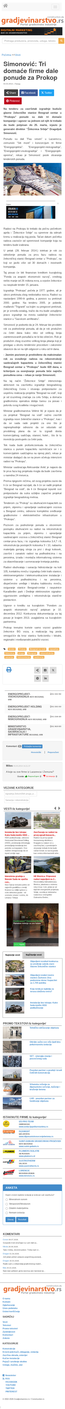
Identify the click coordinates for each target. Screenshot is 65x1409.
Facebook (30, 92)
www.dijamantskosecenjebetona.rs (36, 1136)
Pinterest (14, 100)
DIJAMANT (24, 1131)
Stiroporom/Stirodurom (19, 1204)
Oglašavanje (9, 1305)
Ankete (6, 1338)
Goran (6, 1239)
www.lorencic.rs (27, 1176)
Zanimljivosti (9, 1332)
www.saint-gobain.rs (29, 1146)
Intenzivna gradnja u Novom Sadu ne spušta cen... (16, 879)
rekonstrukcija (47, 653)
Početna (7, 54)
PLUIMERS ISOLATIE (29, 1151)
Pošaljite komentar (32, 746)
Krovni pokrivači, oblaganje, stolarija (20, 1352)
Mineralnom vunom (18, 1199)
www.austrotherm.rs (29, 1166)
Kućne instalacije (11, 1358)
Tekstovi (7, 1325)
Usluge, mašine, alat (13, 1365)
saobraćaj (39, 657)
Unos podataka (10, 1308)
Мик (5, 1268)
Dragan (6, 1254)
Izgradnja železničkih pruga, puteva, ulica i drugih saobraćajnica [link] (21, 794)
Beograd (32, 653)
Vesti (17, 54)
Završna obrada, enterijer (15, 1355)
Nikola (5, 1247)
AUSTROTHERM (27, 1161)
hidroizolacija (23, 657)
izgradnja (54, 649)
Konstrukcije (9, 1349)
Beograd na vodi (37, 649)
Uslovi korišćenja (11, 1311)
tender (12, 649)
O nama (6, 1298)
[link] (32, 21)
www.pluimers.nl (27, 1156)
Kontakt (6, 1302)
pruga (21, 653)
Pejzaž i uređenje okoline (15, 1361)
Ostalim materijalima (18, 1208)
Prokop (22, 649)
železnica (9, 653)
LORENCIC (24, 1170)
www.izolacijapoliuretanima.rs (33, 1127)
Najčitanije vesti (34, 955)
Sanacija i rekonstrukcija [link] (16, 800)
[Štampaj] (9, 669)
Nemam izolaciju (17, 1212)
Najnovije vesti (12, 955)
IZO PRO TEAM (26, 1121)
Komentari (11, 1234)
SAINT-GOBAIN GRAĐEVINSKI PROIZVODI (40, 1141)
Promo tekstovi (10, 1328)
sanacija (9, 657)
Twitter (48, 92)
